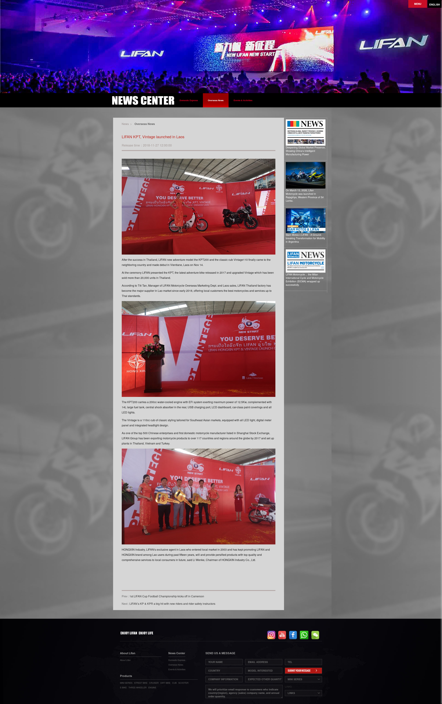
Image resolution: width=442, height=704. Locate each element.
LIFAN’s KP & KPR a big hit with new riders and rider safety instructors (172, 604)
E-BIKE (123, 687)
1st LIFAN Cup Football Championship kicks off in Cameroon (166, 596)
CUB (174, 682)
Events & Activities (243, 100)
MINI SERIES (126, 682)
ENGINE (152, 687)
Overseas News (216, 100)
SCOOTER (183, 682)
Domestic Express (189, 100)
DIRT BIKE (165, 682)
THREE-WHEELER (137, 687)
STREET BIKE (140, 682)
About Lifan (125, 660)
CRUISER (154, 682)
